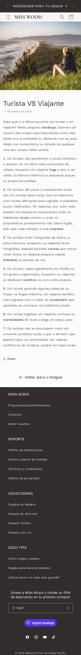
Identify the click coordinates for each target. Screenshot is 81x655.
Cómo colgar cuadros (23, 558)
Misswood (31, 652)
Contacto (15, 414)
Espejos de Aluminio (22, 514)
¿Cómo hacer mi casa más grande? (34, 577)
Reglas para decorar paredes (29, 568)
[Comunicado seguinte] (73, 6)
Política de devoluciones (25, 450)
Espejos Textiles (19, 523)
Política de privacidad (23, 478)
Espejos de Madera (22, 504)
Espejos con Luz (20, 532)
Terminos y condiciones (25, 469)
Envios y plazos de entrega (27, 459)
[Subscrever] (67, 608)
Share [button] (11, 359)
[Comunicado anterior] (7, 6)
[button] (8, 17)
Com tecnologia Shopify (52, 652)
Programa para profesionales (29, 405)
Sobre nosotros (19, 424)
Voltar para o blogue (44, 377)
